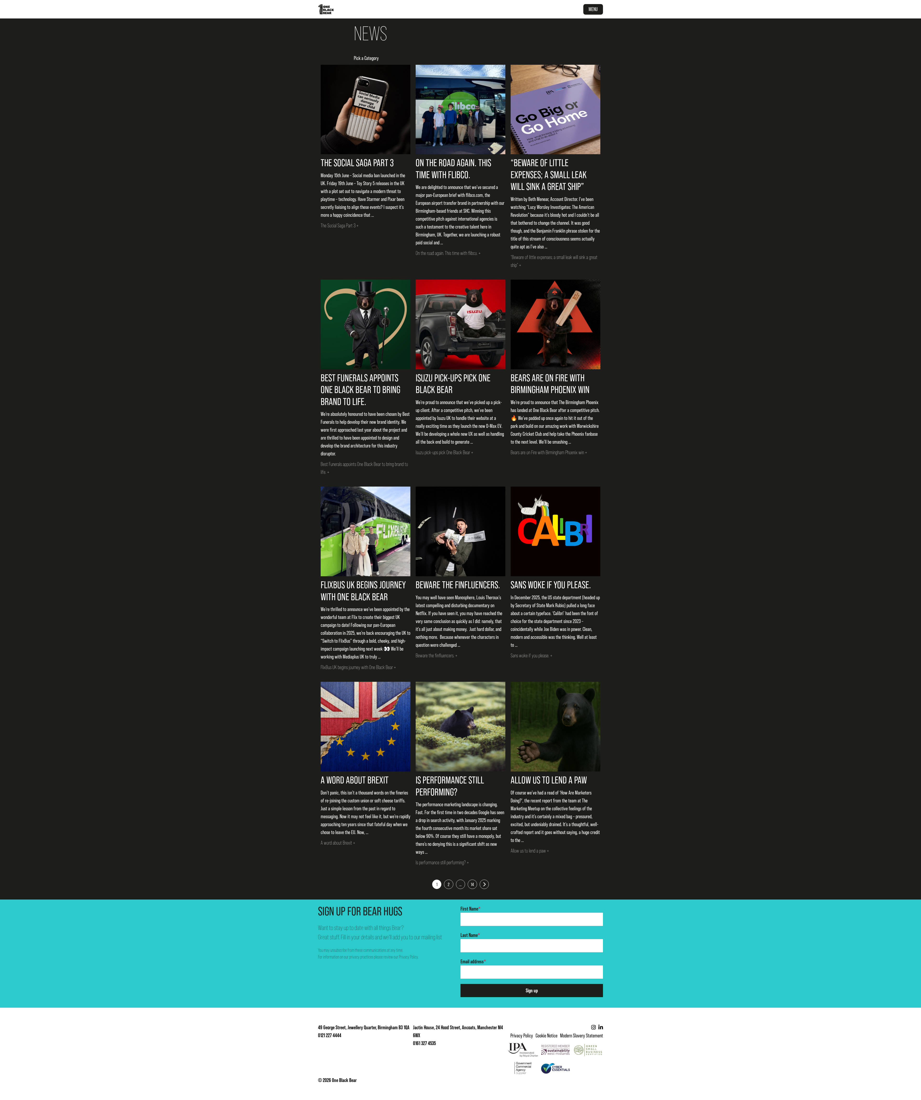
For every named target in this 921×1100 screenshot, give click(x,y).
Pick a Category (366, 58)
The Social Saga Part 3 (357, 162)
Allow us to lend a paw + (530, 851)
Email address (473, 962)
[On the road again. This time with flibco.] (460, 109)
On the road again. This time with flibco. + (448, 253)
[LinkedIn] (600, 1027)
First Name (470, 909)
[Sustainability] (556, 1050)
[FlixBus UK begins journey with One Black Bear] (365, 531)
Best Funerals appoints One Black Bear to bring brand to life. (360, 389)
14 (472, 884)
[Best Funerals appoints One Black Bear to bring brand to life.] (365, 324)
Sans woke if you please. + (531, 656)
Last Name (470, 935)
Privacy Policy (408, 956)
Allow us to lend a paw (549, 780)
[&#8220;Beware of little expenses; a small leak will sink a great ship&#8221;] (555, 109)
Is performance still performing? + (442, 862)
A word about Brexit (355, 780)
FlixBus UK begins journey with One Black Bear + (358, 667)
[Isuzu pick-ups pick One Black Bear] (460, 324)
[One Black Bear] (326, 9)
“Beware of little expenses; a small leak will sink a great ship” (549, 174)
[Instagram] (593, 1027)
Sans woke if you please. (551, 584)
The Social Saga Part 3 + (340, 226)
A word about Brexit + (338, 843)
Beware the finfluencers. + (436, 656)
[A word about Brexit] (365, 726)
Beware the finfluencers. (458, 584)
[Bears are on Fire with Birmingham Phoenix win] (555, 324)
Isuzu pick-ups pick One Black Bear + (444, 452)
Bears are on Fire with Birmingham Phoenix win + (549, 452)
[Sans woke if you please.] (555, 531)
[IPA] (523, 1050)
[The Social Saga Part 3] (365, 109)
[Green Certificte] (588, 1050)
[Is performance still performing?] (460, 726)
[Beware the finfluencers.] (460, 531)
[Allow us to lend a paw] (555, 726)
